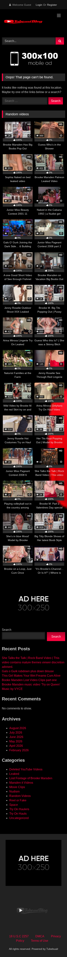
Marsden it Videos (21, 782)
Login (39, 4)
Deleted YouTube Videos (25, 769)
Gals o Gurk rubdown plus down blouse (28, 671)
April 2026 (16, 745)
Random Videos (20, 795)
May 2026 (15, 741)
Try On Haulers (19, 809)
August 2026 (17, 728)
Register (52, 4)
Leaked (14, 773)
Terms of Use (39, 940)
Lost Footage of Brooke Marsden (30, 778)
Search (6, 629)
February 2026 (19, 750)
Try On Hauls (18, 813)
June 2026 (16, 737)
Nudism (14, 791)
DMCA (39, 936)
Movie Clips (17, 787)
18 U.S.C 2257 (19, 936)
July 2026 (15, 732)
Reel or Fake (17, 800)
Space (13, 804)
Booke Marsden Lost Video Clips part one (29, 680)
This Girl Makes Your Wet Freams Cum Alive (31, 675)
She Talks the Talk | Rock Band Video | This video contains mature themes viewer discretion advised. (33, 662)
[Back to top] (55, 946)
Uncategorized (19, 818)
